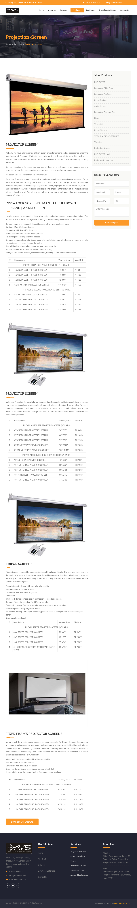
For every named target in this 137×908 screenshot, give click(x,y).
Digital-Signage (100, 130)
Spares (73, 861)
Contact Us (124, 10)
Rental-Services (77, 870)
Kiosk (96, 118)
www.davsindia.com (17, 879)
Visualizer (98, 142)
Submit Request (112, 223)
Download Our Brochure (22, 822)
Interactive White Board (104, 88)
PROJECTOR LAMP (102, 154)
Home (41, 10)
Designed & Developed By (113, 904)
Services (63, 10)
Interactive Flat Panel (103, 94)
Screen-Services (78, 856)
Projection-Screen (102, 148)
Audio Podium (100, 106)
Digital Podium (100, 100)
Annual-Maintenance (79, 875)
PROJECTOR (99, 82)
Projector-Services (79, 851)
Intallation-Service (78, 865)
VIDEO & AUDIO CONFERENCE (106, 136)
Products (76, 10)
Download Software (107, 10)
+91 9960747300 (16, 872)
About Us (52, 10)
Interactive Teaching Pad (104, 112)
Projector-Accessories (103, 160)
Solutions (90, 10)
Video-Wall (98, 124)
